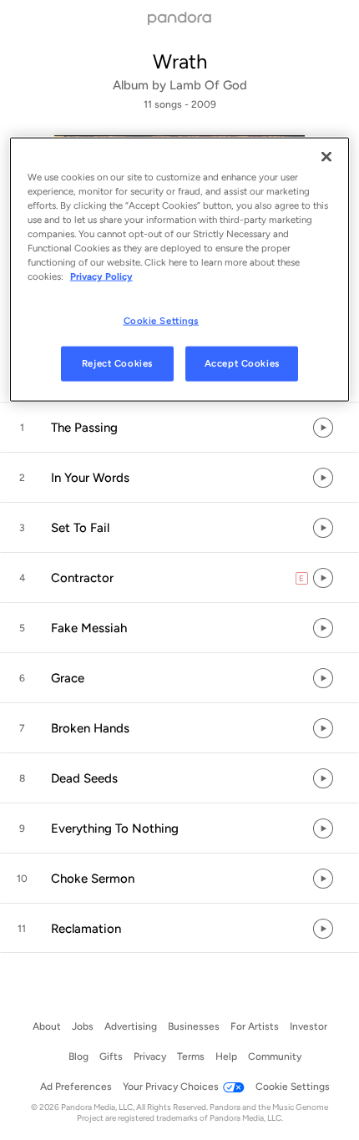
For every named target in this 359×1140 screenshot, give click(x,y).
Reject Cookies (117, 363)
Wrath (180, 61)
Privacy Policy (101, 276)
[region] (180, 269)
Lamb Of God (208, 85)
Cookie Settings (162, 321)
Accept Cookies (242, 363)
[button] (179, 428)
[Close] (326, 156)
